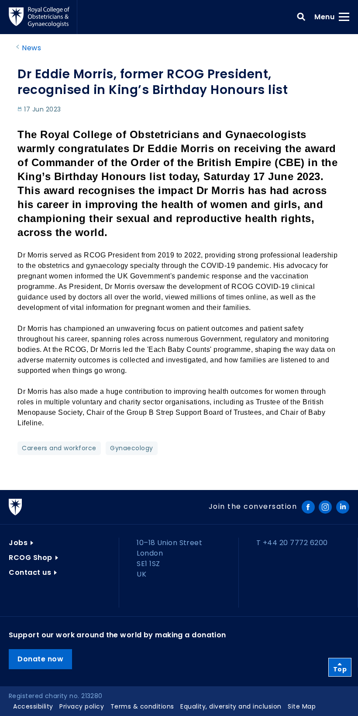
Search (301, 17)
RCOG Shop (30, 558)
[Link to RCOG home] (43, 17)
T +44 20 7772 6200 (292, 543)
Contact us (30, 572)
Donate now (40, 659)
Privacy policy (81, 706)
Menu (327, 16)
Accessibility (33, 706)
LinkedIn (342, 507)
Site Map (302, 706)
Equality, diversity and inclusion (231, 706)
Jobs (18, 543)
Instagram (325, 507)
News (31, 48)
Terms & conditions (142, 706)
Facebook (308, 507)
